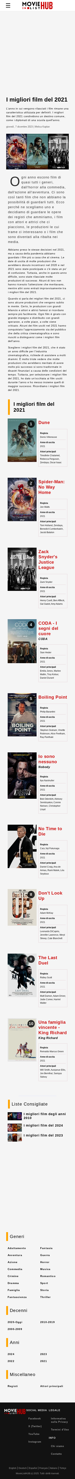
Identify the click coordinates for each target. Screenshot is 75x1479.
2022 (11, 1361)
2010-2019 (47, 1322)
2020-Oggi (15, 1322)
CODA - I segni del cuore (48, 628)
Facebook (34, 1418)
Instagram (34, 1441)
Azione (12, 1262)
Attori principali (51, 1386)
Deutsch (23, 1468)
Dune (44, 422)
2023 (43, 1354)
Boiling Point (52, 697)
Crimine (13, 1276)
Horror (44, 1262)
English (12, 1468)
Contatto (56, 1454)
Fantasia (46, 1248)
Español (33, 1468)
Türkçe (63, 1468)
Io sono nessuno (47, 759)
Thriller (45, 1297)
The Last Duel (47, 960)
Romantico (48, 1276)
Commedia (15, 1269)
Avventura (15, 1255)
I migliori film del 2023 (43, 1135)
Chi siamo (57, 1446)
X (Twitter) (35, 1426)
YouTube (34, 1434)
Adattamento (17, 1248)
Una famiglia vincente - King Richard (52, 1027)
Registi (13, 1386)
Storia (44, 1290)
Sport (44, 1283)
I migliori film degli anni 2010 (45, 1116)
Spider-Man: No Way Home (51, 487)
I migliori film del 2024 (43, 1125)
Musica (45, 1269)
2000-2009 (15, 1329)
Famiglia (14, 1290)
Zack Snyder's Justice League (47, 559)
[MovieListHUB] (37, 5)
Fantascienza (17, 1297)
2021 (43, 1361)
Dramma (13, 1283)
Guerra (45, 1255)
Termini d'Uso (60, 1429)
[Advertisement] (37, 56)
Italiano (53, 1468)
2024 (11, 1354)
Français (43, 1468)
